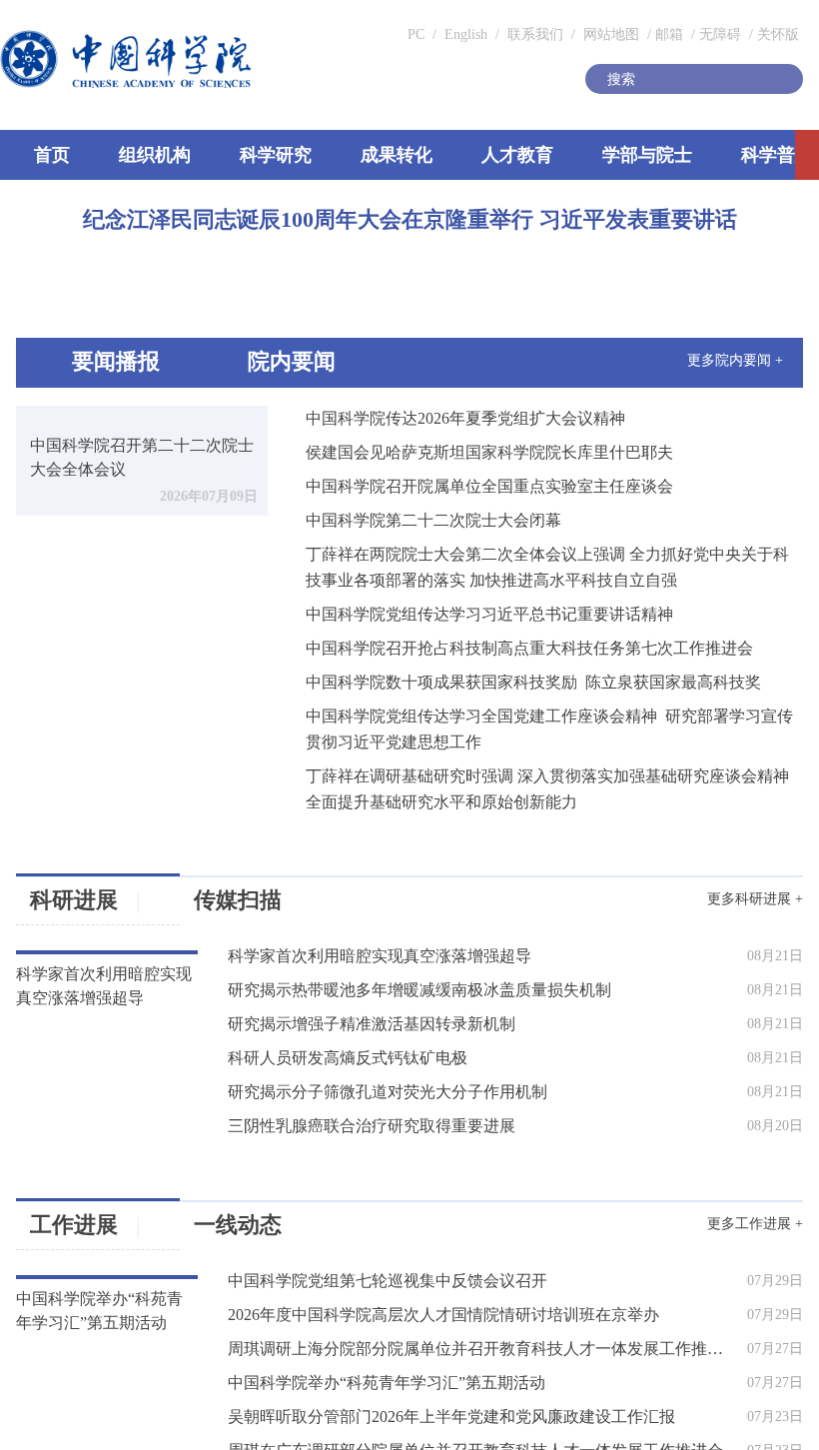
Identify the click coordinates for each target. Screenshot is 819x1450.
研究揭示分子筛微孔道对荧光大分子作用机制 (361, 1129)
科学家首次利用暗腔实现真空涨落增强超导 (354, 1001)
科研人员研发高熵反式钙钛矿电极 (324, 1097)
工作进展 (99, 1256)
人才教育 (578, 198)
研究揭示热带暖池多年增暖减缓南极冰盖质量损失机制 (391, 1033)
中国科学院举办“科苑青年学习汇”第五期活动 (361, 1401)
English (657, 20)
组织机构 (166, 198)
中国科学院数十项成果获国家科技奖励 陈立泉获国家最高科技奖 (481, 733)
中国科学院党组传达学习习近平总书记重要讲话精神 (437, 666)
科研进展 (61, 952)
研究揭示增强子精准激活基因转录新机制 (346, 1065)
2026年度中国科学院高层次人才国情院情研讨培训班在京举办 (415, 1337)
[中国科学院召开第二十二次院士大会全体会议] (108, 529)
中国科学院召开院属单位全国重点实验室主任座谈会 (437, 538)
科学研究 (303, 198)
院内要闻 (261, 417)
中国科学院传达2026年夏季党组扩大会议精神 (413, 470)
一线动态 (234, 1256)
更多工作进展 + (772, 1251)
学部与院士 (723, 198)
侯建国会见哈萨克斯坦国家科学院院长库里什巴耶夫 (437, 504)
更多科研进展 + (772, 947)
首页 (44, 198)
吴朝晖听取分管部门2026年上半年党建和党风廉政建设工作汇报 (422, 1433)
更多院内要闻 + (752, 418)
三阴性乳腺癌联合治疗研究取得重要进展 (346, 1161)
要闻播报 (96, 417)
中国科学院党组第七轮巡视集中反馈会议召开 (361, 1305)
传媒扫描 (234, 952)
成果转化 (440, 198)
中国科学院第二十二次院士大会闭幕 (381, 572)
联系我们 (731, 20)
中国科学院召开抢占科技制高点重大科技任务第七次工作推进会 (477, 700)
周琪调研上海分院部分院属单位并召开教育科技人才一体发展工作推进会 (451, 1369)
